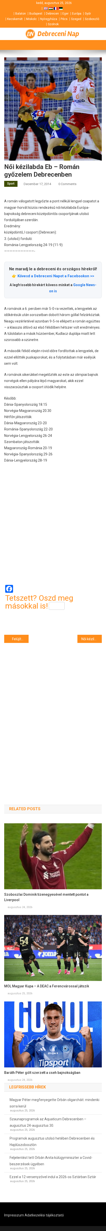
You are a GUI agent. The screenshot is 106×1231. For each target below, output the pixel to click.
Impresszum (14, 1215)
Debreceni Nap (58, 34)
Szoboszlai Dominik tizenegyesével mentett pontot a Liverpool (46, 897)
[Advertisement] (53, 524)
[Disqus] (53, 715)
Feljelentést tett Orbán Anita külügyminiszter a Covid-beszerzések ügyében (51, 1161)
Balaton (20, 13)
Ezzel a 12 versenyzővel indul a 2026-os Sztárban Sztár (53, 1177)
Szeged (76, 19)
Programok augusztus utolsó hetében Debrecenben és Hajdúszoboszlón (52, 1141)
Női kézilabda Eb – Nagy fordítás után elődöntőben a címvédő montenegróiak (91, 639)
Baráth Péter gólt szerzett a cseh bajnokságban (42, 1073)
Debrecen (52, 13)
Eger (65, 13)
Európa (76, 13)
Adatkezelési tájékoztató (44, 1215)
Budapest (35, 13)
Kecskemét (15, 19)
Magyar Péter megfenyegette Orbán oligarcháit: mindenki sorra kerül (54, 1103)
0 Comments (67, 184)
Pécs (64, 19)
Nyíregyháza (48, 19)
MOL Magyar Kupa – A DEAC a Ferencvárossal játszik (46, 986)
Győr (88, 13)
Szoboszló (92, 19)
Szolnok (53, 24)
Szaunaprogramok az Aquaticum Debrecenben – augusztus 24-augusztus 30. (48, 1122)
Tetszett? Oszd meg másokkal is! (39, 602)
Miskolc (31, 19)
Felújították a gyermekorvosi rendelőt (20, 639)
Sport (11, 183)
